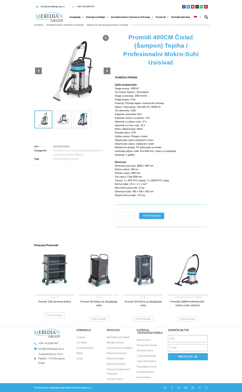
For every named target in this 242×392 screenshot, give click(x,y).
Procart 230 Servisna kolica (54, 301)
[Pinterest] (206, 7)
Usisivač (75, 158)
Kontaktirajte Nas (180, 17)
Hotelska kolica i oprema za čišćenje (65, 24)
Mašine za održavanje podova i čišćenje (107, 24)
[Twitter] (188, 7)
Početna (38, 24)
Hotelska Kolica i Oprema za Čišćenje (130, 17)
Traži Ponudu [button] (54, 315)
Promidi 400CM (61, 158)
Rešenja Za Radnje (95, 17)
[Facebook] (172, 387)
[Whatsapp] (201, 7)
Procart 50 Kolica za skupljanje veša (143, 303)
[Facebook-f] (184, 7)
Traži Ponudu (152, 216)
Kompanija (75, 17)
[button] (206, 17)
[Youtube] (193, 7)
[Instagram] (197, 7)
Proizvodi (160, 17)
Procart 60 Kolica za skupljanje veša (98, 303)
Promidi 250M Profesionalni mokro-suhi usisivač (187, 303)
